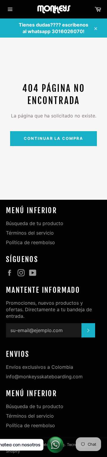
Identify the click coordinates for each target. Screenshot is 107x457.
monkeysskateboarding (43, 444)
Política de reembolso (30, 242)
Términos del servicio (30, 233)
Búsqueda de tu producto (34, 223)
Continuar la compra (53, 138)
